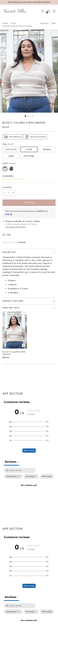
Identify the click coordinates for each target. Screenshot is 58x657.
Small (29, 149)
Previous (44, 23)
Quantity (6, 187)
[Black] (11, 168)
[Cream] (5, 168)
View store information (15, 227)
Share (8, 235)
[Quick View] (23, 345)
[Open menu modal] (54, 11)
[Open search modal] (42, 11)
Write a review (29, 450)
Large (11, 155)
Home (5, 23)
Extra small (11, 149)
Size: (7, 144)
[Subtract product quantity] (5, 193)
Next (54, 23)
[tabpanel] (29, 491)
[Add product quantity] (13, 193)
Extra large (29, 155)
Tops (13, 23)
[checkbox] (47, 476)
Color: (9, 163)
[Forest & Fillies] (14, 11)
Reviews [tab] (11, 462)
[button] (29, 421)
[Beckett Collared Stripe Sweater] (14, 330)
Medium (47, 149)
